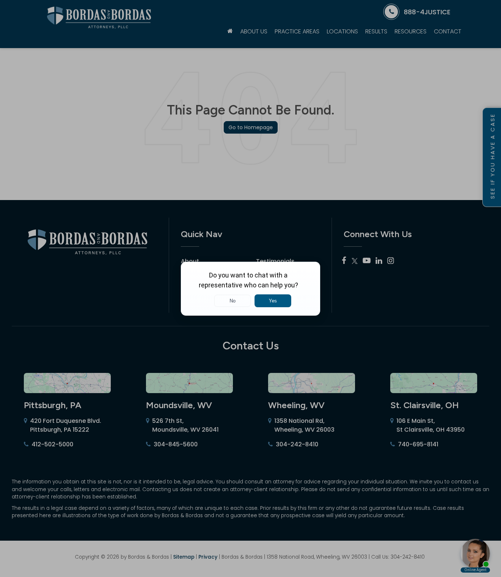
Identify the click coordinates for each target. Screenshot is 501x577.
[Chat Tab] (250, 288)
